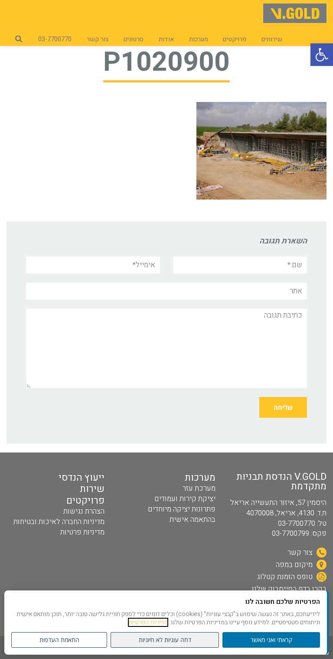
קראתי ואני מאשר (271, 640)
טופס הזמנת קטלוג (285, 576)
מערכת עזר (199, 488)
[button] (321, 54)
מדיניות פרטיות (82, 532)
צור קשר (300, 552)
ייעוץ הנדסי (81, 478)
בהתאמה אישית (192, 519)
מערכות (200, 478)
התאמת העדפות (59, 640)
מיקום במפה (295, 564)
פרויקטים (85, 501)
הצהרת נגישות (83, 511)
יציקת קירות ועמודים (184, 498)
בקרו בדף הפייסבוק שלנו (289, 589)
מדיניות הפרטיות (148, 622)
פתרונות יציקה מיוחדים (181, 509)
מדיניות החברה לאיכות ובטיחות (58, 521)
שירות (92, 489)
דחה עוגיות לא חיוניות (165, 640)
